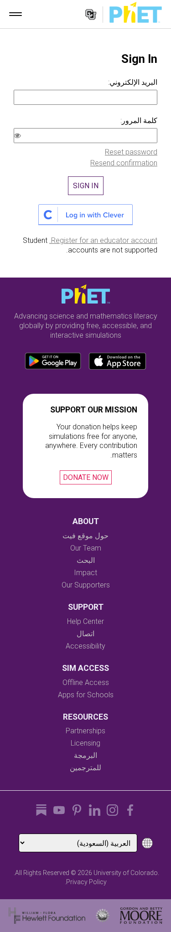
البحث (86, 560)
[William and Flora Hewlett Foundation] (47, 915)
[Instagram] (112, 810)
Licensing (85, 743)
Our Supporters (86, 585)
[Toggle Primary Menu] (15, 14)
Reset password (131, 152)
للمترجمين (85, 767)
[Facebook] (130, 810)
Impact (85, 572)
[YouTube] (59, 810)
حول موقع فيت (85, 535)
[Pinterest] (77, 810)
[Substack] (41, 810)
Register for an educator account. (103, 240)
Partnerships (85, 730)
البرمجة (85, 755)
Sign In (85, 185)
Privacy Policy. (86, 882)
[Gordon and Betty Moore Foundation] (141, 915)
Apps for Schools (86, 694)
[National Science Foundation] (102, 915)
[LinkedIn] (95, 810)
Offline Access (85, 682)
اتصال (85, 633)
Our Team (85, 548)
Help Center (85, 621)
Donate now (86, 477)
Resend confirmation (123, 163)
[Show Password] (19, 136)
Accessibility (85, 646)
